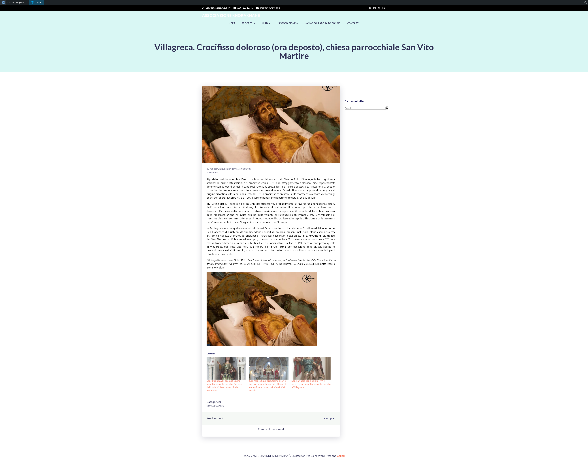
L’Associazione (286, 23)
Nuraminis (214, 173)
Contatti (353, 23)
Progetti (247, 23)
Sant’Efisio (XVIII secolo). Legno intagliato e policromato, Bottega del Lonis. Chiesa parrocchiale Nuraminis (224, 386)
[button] (271, 124)
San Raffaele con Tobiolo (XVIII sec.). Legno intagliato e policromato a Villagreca (311, 384)
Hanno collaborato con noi (323, 23)
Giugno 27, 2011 (250, 169)
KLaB (265, 23)
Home (232, 23)
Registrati (20, 2)
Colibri (341, 456)
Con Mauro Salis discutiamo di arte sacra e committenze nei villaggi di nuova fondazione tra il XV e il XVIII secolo (267, 386)
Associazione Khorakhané (223, 169)
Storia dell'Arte (215, 406)
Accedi (10, 2)
